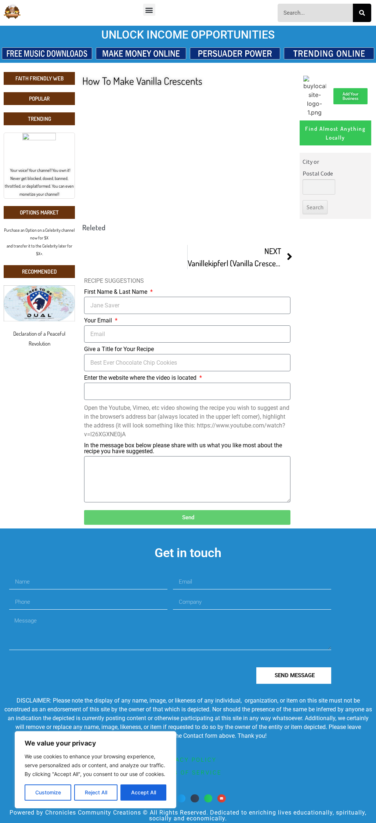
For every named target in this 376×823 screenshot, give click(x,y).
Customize (48, 792)
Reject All (96, 792)
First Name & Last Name (116, 292)
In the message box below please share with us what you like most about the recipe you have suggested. (183, 449)
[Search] (362, 13)
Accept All (143, 792)
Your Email (98, 321)
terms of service (188, 772)
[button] (149, 10)
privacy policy (188, 760)
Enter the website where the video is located (141, 378)
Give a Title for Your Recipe (119, 349)
